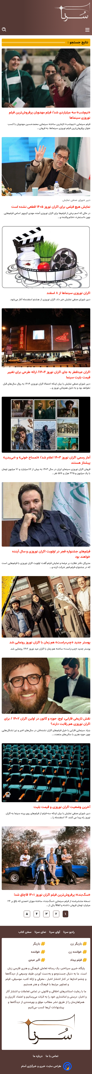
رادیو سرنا (69, 932)
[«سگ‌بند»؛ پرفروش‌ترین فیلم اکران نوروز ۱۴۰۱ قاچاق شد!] (46, 858)
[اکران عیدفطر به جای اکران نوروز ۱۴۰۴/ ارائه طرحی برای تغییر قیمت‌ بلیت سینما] (46, 337)
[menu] (87, 30)
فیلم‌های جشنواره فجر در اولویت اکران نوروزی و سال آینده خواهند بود (51, 554)
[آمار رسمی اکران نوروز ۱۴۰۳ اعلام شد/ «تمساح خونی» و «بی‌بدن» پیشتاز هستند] (46, 425)
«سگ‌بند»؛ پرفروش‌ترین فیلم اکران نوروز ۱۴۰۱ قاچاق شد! (52, 894)
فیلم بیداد (76, 960)
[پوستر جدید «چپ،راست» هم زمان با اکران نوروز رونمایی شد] (46, 607)
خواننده (35, 952)
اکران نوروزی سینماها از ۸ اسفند (68, 293)
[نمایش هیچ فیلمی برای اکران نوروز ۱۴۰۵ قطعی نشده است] (46, 166)
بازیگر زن (76, 943)
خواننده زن (75, 952)
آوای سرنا (55, 932)
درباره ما (38, 1056)
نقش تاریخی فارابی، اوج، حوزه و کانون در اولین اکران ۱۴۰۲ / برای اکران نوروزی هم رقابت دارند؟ (47, 721)
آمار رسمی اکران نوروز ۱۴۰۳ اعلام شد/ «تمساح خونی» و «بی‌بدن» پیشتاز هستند (46, 460)
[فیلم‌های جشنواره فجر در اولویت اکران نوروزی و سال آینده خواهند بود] (46, 514)
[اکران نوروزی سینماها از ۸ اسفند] (46, 257)
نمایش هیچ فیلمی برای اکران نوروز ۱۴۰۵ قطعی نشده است (50, 206)
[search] (4, 29)
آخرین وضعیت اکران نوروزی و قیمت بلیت (62, 807)
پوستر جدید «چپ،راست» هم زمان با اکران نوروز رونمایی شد (49, 642)
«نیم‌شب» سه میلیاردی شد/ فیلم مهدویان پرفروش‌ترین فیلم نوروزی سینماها (49, 115)
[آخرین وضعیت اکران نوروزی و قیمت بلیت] (46, 772)
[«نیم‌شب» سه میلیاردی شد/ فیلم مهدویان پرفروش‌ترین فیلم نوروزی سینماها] (46, 78)
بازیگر (36, 943)
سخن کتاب (25, 932)
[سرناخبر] (72, 11)
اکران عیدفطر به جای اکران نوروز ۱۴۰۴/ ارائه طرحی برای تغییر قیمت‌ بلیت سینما (48, 374)
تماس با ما (52, 1056)
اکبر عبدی (34, 960)
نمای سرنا (41, 932)
